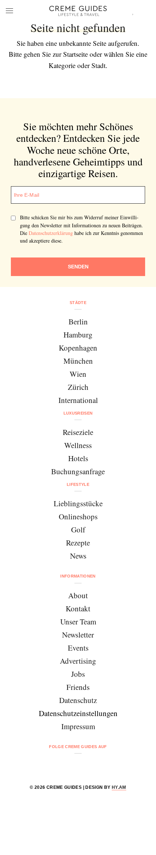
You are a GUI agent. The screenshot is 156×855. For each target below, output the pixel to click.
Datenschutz (78, 700)
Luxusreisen (78, 413)
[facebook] (50, 765)
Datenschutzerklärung (51, 232)
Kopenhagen (78, 348)
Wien (78, 374)
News (78, 556)
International (78, 400)
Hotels (78, 458)
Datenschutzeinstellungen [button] (78, 713)
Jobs (78, 674)
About (78, 595)
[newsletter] (105, 765)
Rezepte (78, 543)
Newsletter (78, 635)
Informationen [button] (77, 576)
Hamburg (78, 334)
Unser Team (78, 621)
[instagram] (68, 765)
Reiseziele (78, 432)
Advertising (78, 661)
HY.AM (119, 787)
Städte (78, 302)
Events (78, 648)
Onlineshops (78, 516)
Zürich (78, 387)
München (78, 361)
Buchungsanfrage (78, 471)
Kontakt (78, 608)
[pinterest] (87, 765)
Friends (78, 687)
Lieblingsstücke (78, 503)
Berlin (78, 321)
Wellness (78, 445)
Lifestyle (78, 484)
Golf (78, 529)
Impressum (78, 726)
